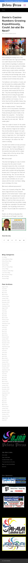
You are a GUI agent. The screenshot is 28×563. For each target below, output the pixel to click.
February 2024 (5, 337)
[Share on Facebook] (4, 240)
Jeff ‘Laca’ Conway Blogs (9, 33)
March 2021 (4, 404)
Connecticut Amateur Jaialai (7, 459)
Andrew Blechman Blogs (7, 259)
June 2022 (4, 375)
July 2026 (4, 289)
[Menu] (24, 5)
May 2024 (4, 331)
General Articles (5, 263)
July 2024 (4, 327)
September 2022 (6, 370)
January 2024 (5, 339)
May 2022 (4, 377)
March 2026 (5, 294)
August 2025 (5, 308)
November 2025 (5, 302)
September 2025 (6, 306)
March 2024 (5, 335)
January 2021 (5, 408)
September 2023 (6, 346)
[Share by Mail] (24, 240)
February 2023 (5, 360)
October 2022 (5, 368)
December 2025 (5, 300)
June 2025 (4, 312)
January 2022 (5, 385)
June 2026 (4, 290)
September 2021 (6, 393)
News (3, 10)
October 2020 (5, 414)
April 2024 (4, 333)
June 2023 (4, 352)
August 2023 (5, 348)
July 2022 (4, 374)
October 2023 (5, 345)
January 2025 (5, 321)
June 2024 (4, 329)
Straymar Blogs (5, 278)
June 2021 (4, 399)
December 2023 (5, 341)
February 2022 (5, 383)
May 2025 (4, 314)
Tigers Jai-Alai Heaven (6, 457)
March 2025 (4, 318)
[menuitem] (24, 5)
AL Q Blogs (4, 257)
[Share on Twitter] (8, 240)
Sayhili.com (4, 466)
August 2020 (5, 418)
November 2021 (5, 389)
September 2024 (6, 323)
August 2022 (5, 372)
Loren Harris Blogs (6, 272)
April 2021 (4, 402)
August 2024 (5, 325)
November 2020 (6, 412)
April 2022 (4, 379)
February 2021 (5, 406)
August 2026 (5, 287)
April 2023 (4, 356)
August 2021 (5, 395)
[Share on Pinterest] (16, 240)
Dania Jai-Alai (4, 455)
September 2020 (6, 416)
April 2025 (4, 316)
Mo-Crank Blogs (5, 276)
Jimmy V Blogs (5, 269)
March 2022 (5, 381)
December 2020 (5, 410)
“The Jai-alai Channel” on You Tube (8, 462)
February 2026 (5, 296)
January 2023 (5, 362)
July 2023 (4, 350)
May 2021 (4, 401)
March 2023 (5, 358)
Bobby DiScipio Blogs (6, 261)
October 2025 (5, 304)
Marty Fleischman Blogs (7, 274)
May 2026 (4, 292)
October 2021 (5, 391)
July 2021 (4, 397)
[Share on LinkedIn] (20, 240)
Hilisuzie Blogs (5, 265)
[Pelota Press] (11, 5)
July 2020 (4, 420)
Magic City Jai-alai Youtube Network (8, 464)
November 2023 (5, 343)
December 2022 (5, 364)
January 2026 (5, 298)
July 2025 (4, 310)
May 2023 (4, 354)
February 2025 (5, 319)
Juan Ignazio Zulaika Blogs (7, 271)
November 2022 (6, 366)
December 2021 (5, 387)
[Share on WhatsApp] (12, 240)
